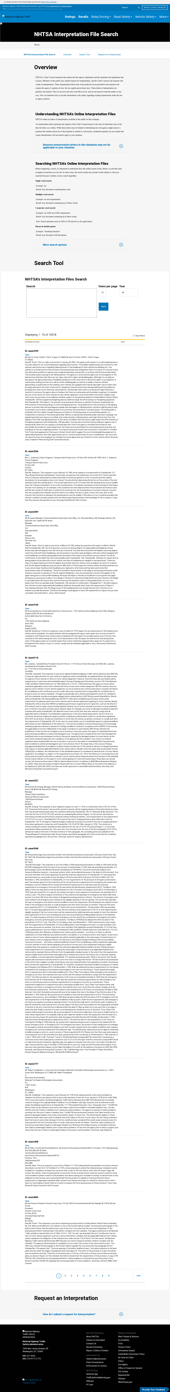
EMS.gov (90, 1381)
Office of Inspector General (130, 1368)
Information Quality (126, 1350)
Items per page (108, 286)
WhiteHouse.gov (125, 1382)
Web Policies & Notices (128, 1336)
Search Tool (84, 54)
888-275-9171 (29, 1359)
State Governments (95, 1362)
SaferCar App (92, 1374)
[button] (101, 17)
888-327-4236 (29, 1356)
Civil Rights (123, 1364)
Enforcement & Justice (96, 1366)
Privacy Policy (124, 1347)
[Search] (139, 8)
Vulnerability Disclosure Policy (131, 1354)
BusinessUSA (124, 1375)
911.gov (89, 1384)
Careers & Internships (95, 1340)
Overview (67, 54)
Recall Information (94, 1347)
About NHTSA (92, 1336)
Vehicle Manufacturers (96, 1359)
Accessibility (123, 1340)
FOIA (120, 1343)
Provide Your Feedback (153, 1389)
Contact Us (91, 1343)
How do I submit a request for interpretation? (69, 1314)
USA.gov (121, 1378)
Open (27, 355)
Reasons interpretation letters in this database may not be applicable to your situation (76, 146)
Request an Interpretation (109, 54)
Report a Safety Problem (155, 7)
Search (30, 286)
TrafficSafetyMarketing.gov (98, 1377)
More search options (55, 244)
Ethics (121, 1361)
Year (122, 286)
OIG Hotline (123, 1371)
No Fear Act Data (125, 1357)
